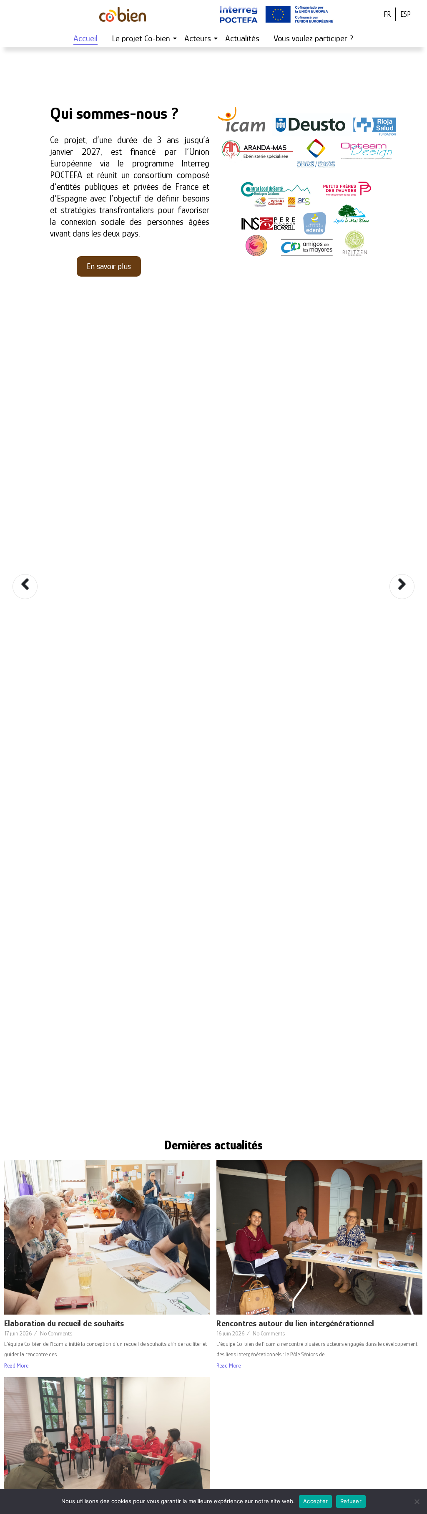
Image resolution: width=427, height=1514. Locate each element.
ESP (405, 14)
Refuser (351, 1501)
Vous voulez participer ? (314, 38)
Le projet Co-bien (141, 38)
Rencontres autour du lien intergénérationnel (295, 1323)
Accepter (315, 1501)
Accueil (85, 38)
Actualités (242, 38)
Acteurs (197, 38)
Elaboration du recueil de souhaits (64, 1323)
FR (387, 14)
